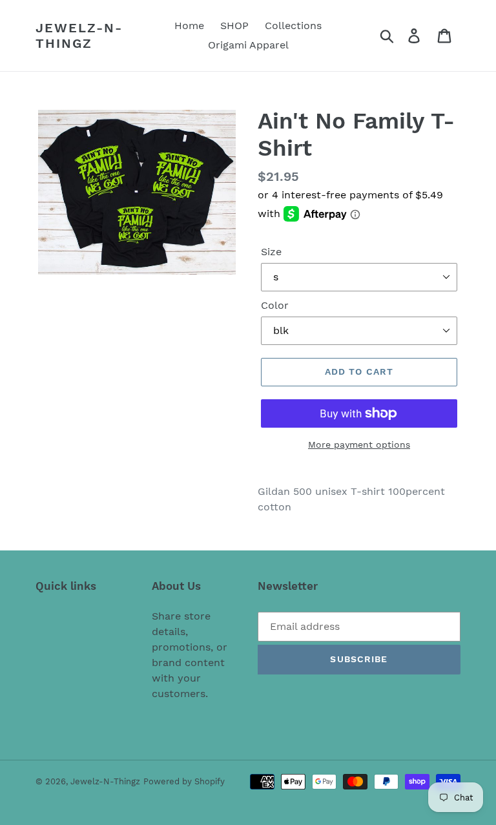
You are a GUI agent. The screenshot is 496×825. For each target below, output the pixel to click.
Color (275, 305)
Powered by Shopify (184, 781)
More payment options (359, 444)
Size (271, 251)
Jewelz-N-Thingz (79, 35)
